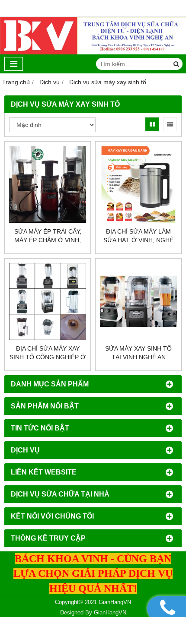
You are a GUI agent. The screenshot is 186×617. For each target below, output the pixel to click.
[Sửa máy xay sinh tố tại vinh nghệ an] (138, 301)
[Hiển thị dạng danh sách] (170, 124)
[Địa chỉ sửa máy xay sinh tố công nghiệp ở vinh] (47, 301)
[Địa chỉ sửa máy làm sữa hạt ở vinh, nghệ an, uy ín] (138, 184)
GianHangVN (110, 613)
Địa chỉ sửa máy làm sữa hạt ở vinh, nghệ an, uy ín (138, 240)
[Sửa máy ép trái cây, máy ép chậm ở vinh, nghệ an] (47, 184)
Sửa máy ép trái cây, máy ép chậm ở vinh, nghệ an (47, 240)
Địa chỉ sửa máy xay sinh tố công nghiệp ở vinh (48, 357)
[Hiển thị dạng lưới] (152, 124)
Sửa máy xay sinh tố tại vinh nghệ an (138, 353)
